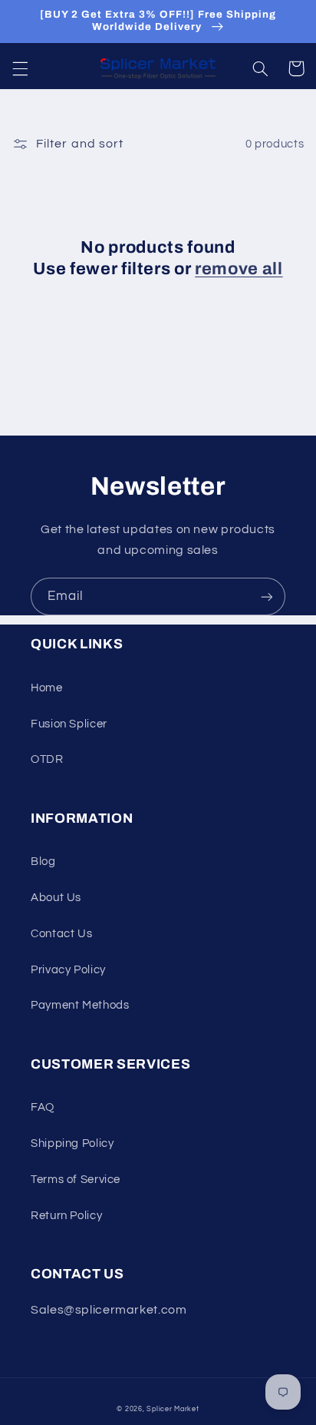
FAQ (42, 1107)
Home (47, 688)
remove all (239, 269)
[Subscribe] (267, 596)
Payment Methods (80, 1005)
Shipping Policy (72, 1143)
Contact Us (61, 934)
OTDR (47, 759)
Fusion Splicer (69, 724)
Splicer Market (172, 1409)
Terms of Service (75, 1179)
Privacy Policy (68, 970)
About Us (56, 897)
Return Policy (66, 1215)
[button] (20, 68)
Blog (43, 861)
